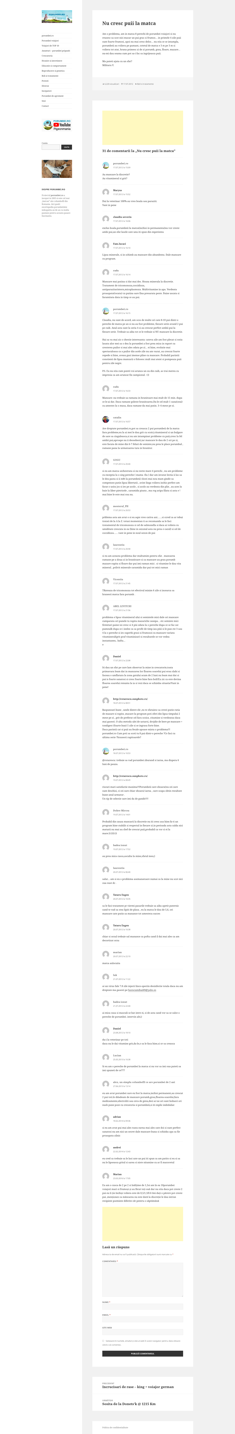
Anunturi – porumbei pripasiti (56, 50)
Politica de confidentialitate (115, 1427)
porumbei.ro (48, 35)
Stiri (44, 101)
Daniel (117, 656)
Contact (45, 106)
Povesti (45, 81)
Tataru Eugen (121, 894)
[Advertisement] (142, 128)
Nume (106, 1302)
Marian (117, 1174)
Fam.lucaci (119, 243)
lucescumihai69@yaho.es (142, 990)
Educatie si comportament (54, 65)
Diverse (45, 86)
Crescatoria (47, 55)
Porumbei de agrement (53, 96)
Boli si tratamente (50, 75)
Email (106, 1315)
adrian (117, 1116)
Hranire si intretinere (52, 60)
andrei (117, 1147)
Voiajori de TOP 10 (50, 45)
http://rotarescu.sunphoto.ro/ (130, 699)
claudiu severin (122, 217)
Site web (107, 1327)
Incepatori (47, 91)
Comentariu (110, 1261)
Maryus (117, 190)
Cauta (45, 143)
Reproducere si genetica (53, 70)
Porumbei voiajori (50, 40)
